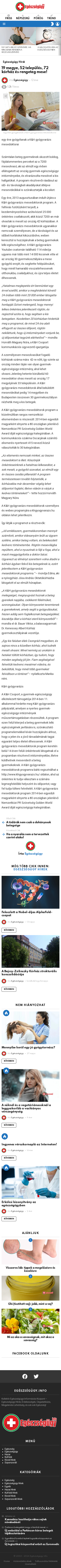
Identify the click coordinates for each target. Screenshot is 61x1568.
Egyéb (8, 1486)
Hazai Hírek (10, 1489)
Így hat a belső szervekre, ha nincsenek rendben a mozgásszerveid (16, 50)
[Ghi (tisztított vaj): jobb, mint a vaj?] (30, 1288)
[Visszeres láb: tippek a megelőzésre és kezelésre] (30, 1251)
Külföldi (8, 1457)
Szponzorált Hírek (13, 1499)
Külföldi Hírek (11, 1492)
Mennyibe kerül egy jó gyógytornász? (28, 1047)
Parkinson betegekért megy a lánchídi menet (25, 1527)
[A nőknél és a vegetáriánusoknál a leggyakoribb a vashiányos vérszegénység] (30, 1085)
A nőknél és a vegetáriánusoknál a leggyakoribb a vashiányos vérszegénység (26, 1108)
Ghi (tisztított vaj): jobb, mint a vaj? (30, 1304)
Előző (1, 41)
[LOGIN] (57, 24)
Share (5, 96)
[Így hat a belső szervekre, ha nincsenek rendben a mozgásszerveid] (18, 36)
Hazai (7, 1454)
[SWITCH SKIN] (52, 24)
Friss (8, 18)
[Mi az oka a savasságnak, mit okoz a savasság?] (30, 1321)
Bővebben (9, 930)
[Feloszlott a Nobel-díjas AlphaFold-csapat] (30, 892)
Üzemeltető (30, 1564)
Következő (59, 41)
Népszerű (23, 18)
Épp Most (6, 1013)
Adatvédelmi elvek (22, 1561)
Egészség (9, 1449)
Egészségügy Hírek (30, 869)
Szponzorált (11, 1462)
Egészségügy (11, 1451)
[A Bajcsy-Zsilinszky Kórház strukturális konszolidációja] (30, 951)
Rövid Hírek (10, 1460)
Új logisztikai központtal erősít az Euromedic (32, 1544)
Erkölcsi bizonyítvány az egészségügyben (19, 1204)
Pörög (38, 18)
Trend (51, 18)
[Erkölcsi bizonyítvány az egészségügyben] (30, 1182)
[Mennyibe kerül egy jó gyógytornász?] (30, 1027)
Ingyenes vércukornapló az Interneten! (29, 1144)
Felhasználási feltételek (46, 1561)
